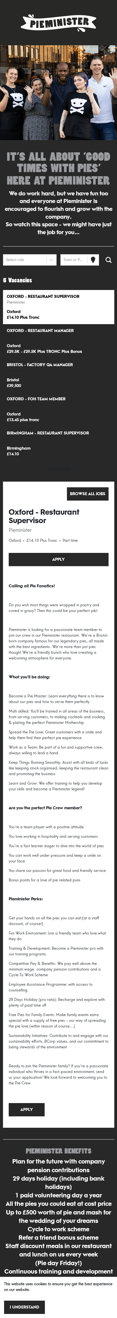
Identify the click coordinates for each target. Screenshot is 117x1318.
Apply (58, 559)
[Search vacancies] (108, 260)
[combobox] (6, 260)
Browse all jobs (87, 494)
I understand (24, 1307)
